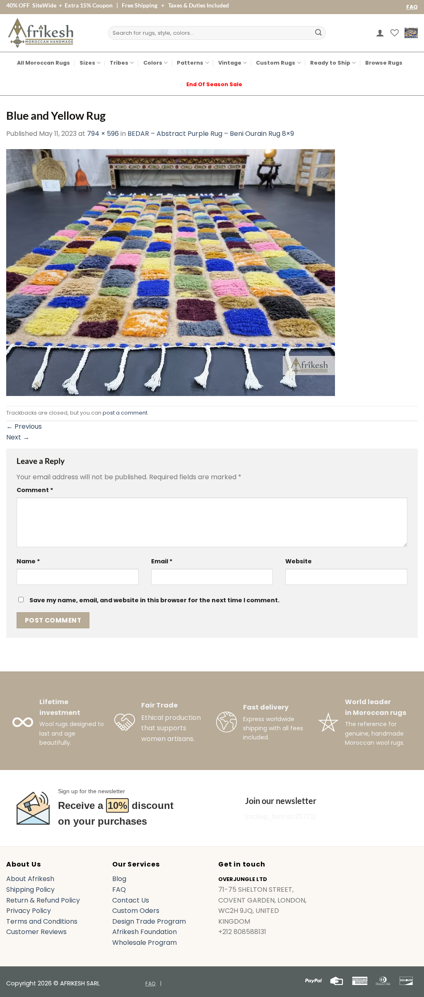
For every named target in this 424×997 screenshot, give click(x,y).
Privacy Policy (28, 910)
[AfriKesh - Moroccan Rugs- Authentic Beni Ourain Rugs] (40, 33)
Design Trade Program (149, 921)
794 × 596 (103, 133)
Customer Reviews (36, 932)
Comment (35, 490)
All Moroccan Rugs (43, 62)
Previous (24, 426)
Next (17, 437)
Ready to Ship (330, 62)
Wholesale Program (144, 942)
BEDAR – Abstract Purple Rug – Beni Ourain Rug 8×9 (211, 133)
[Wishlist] (394, 33)
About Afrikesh (30, 879)
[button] (380, 33)
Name (28, 561)
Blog (119, 879)
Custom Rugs (275, 62)
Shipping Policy (30, 889)
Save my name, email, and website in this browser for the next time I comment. (154, 600)
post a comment (125, 412)
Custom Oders (135, 910)
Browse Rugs (383, 62)
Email (162, 561)
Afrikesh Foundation (144, 932)
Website (298, 561)
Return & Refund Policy (43, 900)
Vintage (229, 62)
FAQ (412, 6)
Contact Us (130, 900)
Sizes (87, 62)
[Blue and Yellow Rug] (170, 272)
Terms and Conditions (41, 921)
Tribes (119, 62)
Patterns (190, 62)
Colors (152, 62)
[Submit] (318, 33)
